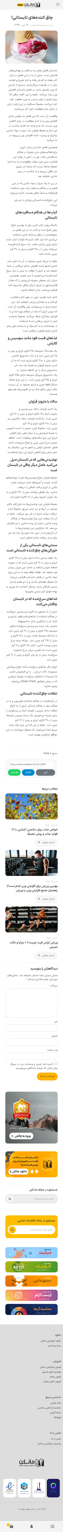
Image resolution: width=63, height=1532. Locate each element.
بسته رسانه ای (54, 1345)
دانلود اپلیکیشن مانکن (51, 1341)
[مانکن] (31, 5)
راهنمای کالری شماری (51, 1372)
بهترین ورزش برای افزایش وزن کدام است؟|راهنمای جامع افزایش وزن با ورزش (32, 888)
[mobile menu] (58, 5)
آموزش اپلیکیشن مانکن (50, 1367)
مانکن (34, 25)
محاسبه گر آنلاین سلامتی (49, 1408)
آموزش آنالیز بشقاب (52, 1381)
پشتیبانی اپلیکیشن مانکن (49, 1443)
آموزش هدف (55, 1376)
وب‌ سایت (52, 1050)
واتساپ (14, 772)
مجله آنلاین (55, 1412)
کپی (45, 772)
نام (56, 1022)
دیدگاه (53, 986)
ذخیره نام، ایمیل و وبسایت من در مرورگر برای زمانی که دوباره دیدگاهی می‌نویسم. (34, 1066)
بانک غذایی (55, 1403)
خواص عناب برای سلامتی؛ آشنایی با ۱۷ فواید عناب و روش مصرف (34, 832)
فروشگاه (57, 1417)
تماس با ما (56, 1439)
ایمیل (55, 1036)
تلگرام (28, 772)
